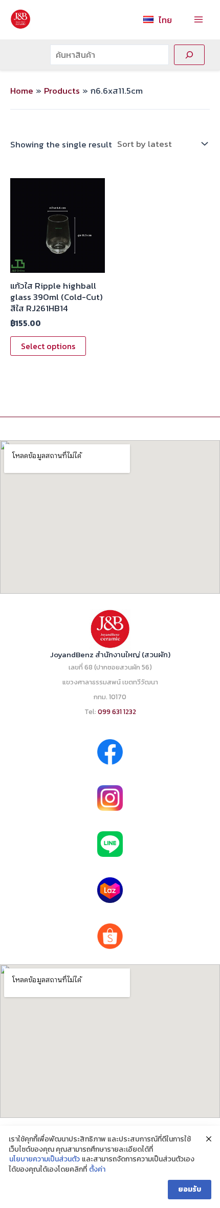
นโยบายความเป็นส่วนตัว (44, 1159)
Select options (48, 346)
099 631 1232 (117, 711)
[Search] (189, 55)
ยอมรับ (189, 1189)
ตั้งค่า (97, 1169)
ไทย (165, 20)
